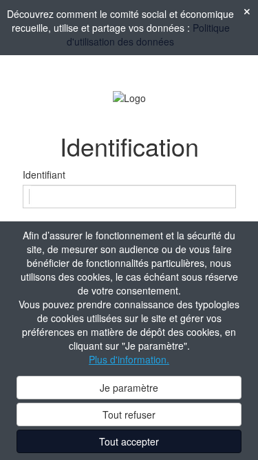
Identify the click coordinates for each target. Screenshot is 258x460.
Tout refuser (129, 414)
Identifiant (44, 174)
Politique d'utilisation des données (148, 34)
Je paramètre (129, 387)
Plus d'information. (129, 359)
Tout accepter (129, 441)
